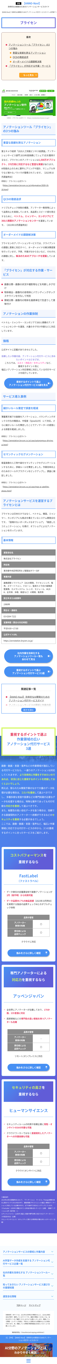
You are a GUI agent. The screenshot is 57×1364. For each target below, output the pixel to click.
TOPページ (21, 1305)
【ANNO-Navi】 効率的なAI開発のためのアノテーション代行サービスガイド (29, 698)
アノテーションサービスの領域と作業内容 (30, 705)
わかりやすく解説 (25, 1350)
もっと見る (28, 74)
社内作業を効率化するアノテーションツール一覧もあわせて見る (28, 656)
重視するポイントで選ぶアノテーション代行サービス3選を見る (28, 383)
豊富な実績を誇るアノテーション (29, 52)
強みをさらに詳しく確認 (28, 953)
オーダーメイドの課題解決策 (27, 61)
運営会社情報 (9, 1296)
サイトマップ (35, 1305)
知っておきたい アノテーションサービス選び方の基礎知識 (26, 1286)
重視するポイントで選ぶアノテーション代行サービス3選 (28, 671)
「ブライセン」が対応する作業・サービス (30, 65)
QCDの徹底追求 (20, 57)
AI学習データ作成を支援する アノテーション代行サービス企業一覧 (26, 1262)
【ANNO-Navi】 (28, 4)
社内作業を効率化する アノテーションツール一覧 (26, 1274)
